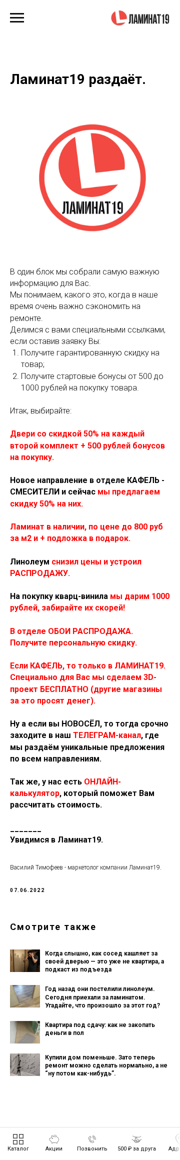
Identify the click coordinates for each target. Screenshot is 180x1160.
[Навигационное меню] (17, 18)
